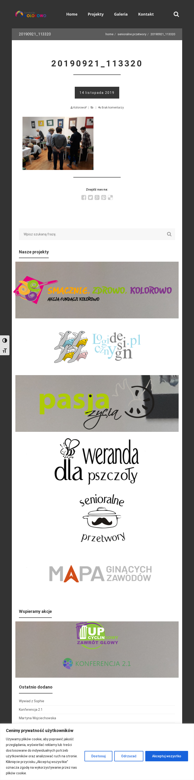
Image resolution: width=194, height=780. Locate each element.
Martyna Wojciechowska (37, 718)
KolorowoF (80, 107)
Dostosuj (98, 756)
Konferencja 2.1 (31, 709)
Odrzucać (129, 756)
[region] (97, 752)
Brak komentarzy (113, 107)
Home (109, 34)
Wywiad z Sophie (31, 701)
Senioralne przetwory (132, 34)
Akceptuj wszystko (166, 756)
